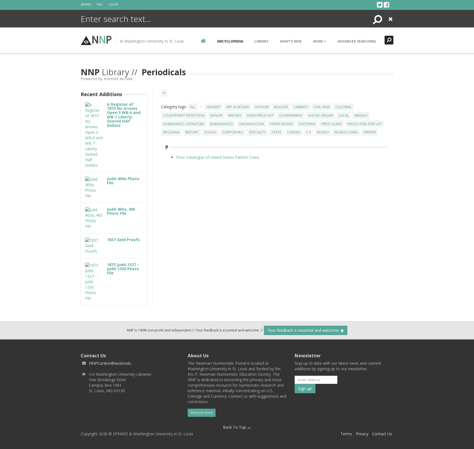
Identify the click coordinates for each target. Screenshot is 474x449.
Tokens (293, 132)
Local (343, 115)
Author (262, 106)
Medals (361, 115)
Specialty (257, 132)
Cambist (301, 106)
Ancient (214, 106)
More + (319, 41)
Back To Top (235, 427)
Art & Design (237, 106)
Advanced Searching (357, 41)
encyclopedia (230, 41)
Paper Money (281, 123)
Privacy (362, 433)
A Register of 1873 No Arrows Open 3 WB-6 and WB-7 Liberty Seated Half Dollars (123, 115)
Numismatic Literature (183, 123)
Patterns (307, 123)
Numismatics (221, 123)
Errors (234, 115)
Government (291, 115)
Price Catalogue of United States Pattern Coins (217, 157)
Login (113, 4)
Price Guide (331, 123)
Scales (210, 132)
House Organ (320, 115)
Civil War (322, 106)
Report (192, 132)
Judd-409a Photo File (123, 180)
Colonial (343, 106)
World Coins (346, 132)
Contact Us (382, 433)
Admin (86, 4)
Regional (171, 132)
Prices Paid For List (364, 123)
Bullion (281, 106)
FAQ (100, 4)
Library (262, 41)
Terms (346, 433)
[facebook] (387, 4)
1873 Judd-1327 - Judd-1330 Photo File (123, 269)
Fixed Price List (260, 115)
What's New (291, 41)
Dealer (216, 115)
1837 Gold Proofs (123, 239)
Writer (369, 132)
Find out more (202, 412)
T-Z (308, 132)
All (193, 106)
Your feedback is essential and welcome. (303, 330)
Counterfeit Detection (184, 115)
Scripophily (232, 132)
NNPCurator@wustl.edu (110, 363)
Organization (251, 123)
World (323, 132)
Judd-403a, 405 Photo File (121, 211)
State (276, 132)
